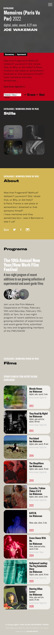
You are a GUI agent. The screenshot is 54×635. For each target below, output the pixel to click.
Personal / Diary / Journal (10, 94)
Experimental (21, 54)
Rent (42, 95)
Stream (32, 95)
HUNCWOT (32, 631)
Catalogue (8, 8)
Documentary (9, 54)
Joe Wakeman (20, 30)
